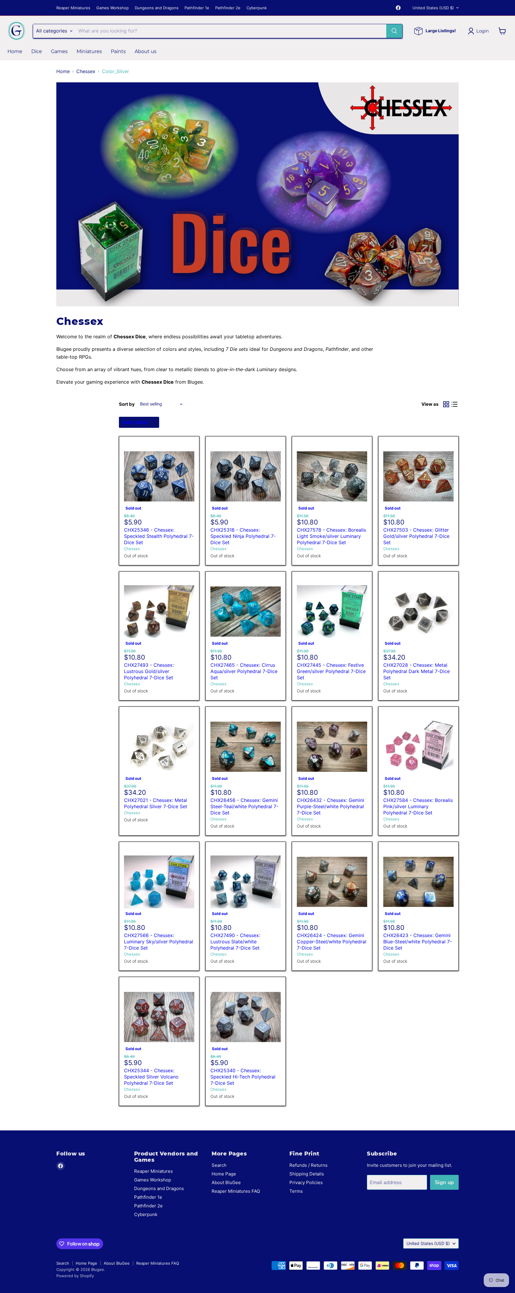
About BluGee (226, 1182)
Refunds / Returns (308, 1165)
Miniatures (89, 51)
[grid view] (446, 404)
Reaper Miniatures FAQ (236, 1191)
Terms (296, 1191)
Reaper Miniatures (73, 8)
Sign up (444, 1182)
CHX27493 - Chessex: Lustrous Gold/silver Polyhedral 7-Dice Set (149, 671)
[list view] (454, 404)
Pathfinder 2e (228, 8)
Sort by (127, 404)
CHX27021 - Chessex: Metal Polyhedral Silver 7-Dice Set (155, 803)
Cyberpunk (256, 8)
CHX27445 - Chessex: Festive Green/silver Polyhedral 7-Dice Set (331, 671)
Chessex (85, 71)
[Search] (394, 31)
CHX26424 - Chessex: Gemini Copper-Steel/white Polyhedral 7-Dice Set (331, 941)
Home (14, 51)
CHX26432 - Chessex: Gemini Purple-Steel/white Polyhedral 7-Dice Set (330, 806)
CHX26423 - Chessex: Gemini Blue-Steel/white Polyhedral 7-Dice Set (417, 941)
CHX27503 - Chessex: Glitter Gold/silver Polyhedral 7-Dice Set (416, 536)
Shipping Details (306, 1174)
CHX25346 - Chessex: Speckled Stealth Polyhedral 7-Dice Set (159, 536)
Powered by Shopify (75, 1275)
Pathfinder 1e (196, 8)
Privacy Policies (306, 1182)
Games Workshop (112, 8)
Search (219, 1165)
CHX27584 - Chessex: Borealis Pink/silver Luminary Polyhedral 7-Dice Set (418, 806)
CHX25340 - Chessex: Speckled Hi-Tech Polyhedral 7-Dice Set (242, 1076)
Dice (36, 51)
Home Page (224, 1174)
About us (145, 51)
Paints (118, 51)
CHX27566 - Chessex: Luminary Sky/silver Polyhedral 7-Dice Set (158, 941)
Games (59, 51)
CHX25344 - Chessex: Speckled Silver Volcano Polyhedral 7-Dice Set (151, 1076)
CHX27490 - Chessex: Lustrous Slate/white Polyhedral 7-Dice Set (235, 941)
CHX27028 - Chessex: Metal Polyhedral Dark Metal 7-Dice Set (416, 671)
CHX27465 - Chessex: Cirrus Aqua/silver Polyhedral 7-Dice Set (243, 671)
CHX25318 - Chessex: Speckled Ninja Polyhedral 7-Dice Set (243, 536)
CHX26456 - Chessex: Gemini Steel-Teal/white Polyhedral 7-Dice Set (244, 806)
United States (433, 7)
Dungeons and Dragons (157, 8)
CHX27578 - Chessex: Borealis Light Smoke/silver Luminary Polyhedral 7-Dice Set (331, 536)
